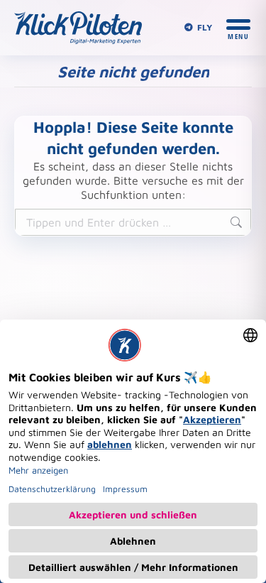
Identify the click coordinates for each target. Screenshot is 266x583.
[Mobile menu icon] (238, 28)
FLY (204, 27)
